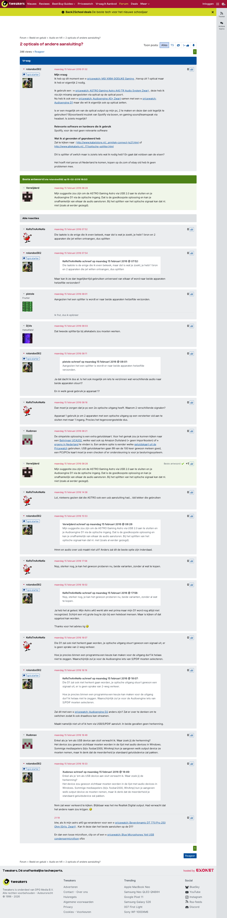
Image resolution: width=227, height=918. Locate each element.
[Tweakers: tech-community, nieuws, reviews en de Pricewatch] (13, 4)
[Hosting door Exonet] (198, 870)
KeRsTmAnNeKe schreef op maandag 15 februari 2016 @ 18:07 (100, 678)
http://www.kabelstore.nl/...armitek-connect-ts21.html (107, 142)
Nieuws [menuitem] (31, 3)
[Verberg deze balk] (212, 12)
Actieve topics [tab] (222, 27)
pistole (30, 293)
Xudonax (31, 430)
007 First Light (133, 907)
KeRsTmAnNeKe (35, 229)
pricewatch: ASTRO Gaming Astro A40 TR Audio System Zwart (112, 90)
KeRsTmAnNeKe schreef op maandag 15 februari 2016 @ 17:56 (99, 592)
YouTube (195, 892)
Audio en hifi (55, 37)
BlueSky (195, 887)
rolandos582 (33, 69)
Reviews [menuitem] (44, 3)
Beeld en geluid (37, 37)
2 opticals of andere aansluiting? (83, 37)
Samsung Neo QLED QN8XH (142, 892)
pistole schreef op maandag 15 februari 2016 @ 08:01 (94, 361)
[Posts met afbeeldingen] (178, 45)
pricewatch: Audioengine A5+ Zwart (100, 98)
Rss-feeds (196, 902)
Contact (68, 892)
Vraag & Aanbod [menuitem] (106, 3)
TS (172, 45)
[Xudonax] (27, 440)
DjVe (29, 325)
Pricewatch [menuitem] (85, 3)
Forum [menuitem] (123, 3)
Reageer (40, 51)
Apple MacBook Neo (137, 887)
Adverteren (70, 887)
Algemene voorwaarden (78, 902)
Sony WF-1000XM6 (136, 912)
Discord (194, 907)
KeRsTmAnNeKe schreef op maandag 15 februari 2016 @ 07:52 (100, 261)
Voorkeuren (84, 912)
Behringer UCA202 (70, 440)
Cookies (68, 912)
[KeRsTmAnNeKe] (27, 238)
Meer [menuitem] (143, 3)
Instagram (196, 897)
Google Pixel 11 (133, 897)
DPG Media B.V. (44, 889)
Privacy (68, 907)
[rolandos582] (27, 83)
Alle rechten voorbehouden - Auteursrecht (28, 893)
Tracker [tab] (222, 16)
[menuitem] (208, 4)
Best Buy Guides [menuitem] (62, 3)
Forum (23, 37)
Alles (164, 45)
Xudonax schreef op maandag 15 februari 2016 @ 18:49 (95, 771)
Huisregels (70, 897)
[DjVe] (27, 338)
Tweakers (8, 889)
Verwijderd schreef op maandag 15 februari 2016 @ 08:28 (97, 524)
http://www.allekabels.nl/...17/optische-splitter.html (84, 146)
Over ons (82, 892)
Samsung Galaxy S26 (137, 902)
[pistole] (27, 307)
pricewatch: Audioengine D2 (91, 711)
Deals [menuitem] (134, 3)
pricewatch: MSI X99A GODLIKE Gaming (110, 78)
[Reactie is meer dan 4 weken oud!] (57, 817)
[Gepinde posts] (193, 45)
